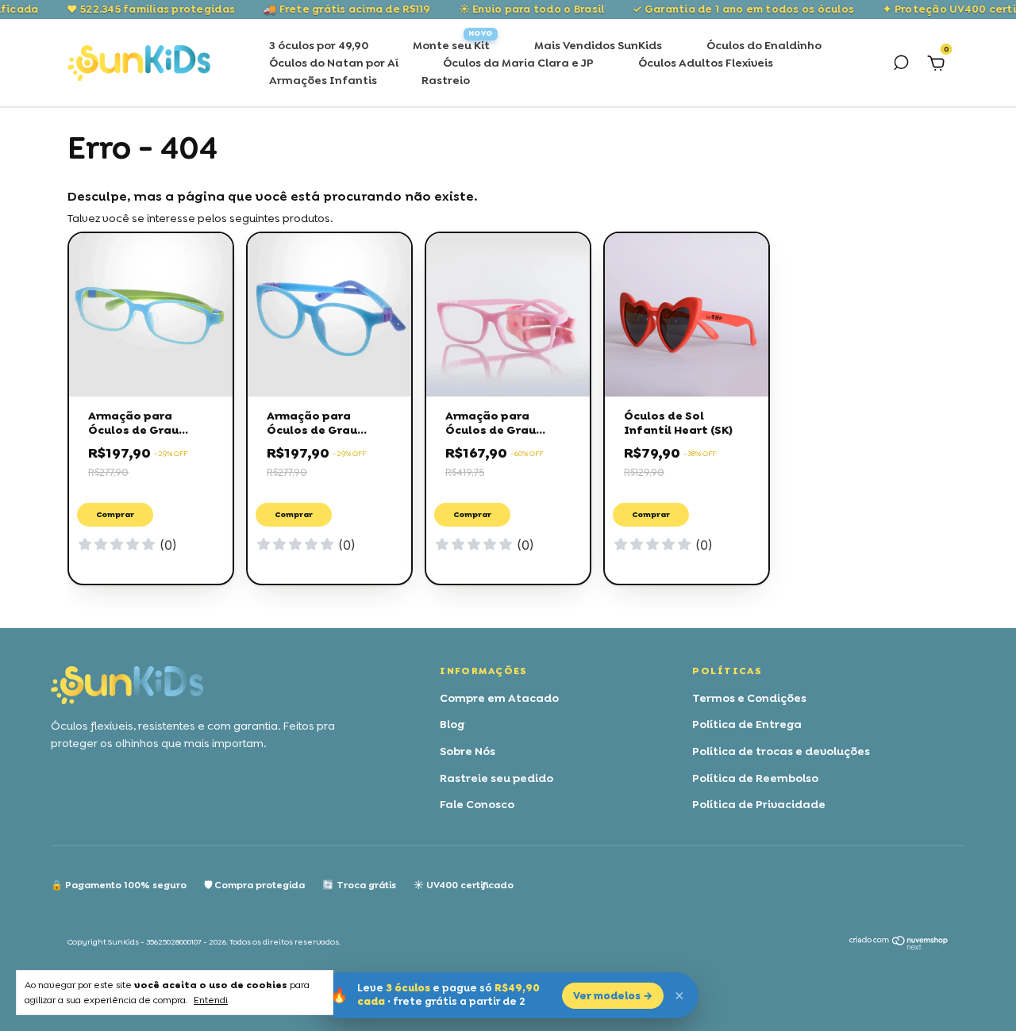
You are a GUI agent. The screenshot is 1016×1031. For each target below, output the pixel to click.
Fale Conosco (477, 804)
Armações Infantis (323, 80)
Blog (452, 724)
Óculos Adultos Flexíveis (705, 63)
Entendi (211, 1000)
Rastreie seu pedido (496, 778)
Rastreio (445, 80)
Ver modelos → (612, 995)
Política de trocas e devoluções (781, 751)
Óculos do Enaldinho (764, 45)
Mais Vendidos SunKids (598, 45)
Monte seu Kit (451, 45)
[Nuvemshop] (899, 946)
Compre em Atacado (499, 698)
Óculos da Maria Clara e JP (518, 63)
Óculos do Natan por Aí (333, 63)
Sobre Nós (467, 751)
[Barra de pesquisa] (900, 65)
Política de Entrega (747, 724)
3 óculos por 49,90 (318, 45)
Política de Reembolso (755, 778)
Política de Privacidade (759, 804)
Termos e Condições (749, 698)
